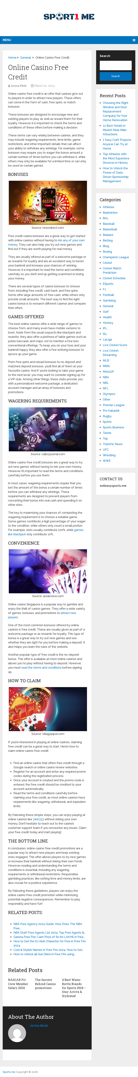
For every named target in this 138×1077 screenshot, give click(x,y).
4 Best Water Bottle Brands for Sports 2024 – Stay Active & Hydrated (74, 988)
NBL (106, 383)
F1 (104, 289)
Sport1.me (9, 1072)
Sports (107, 422)
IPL (105, 328)
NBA (106, 377)
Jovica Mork (19, 86)
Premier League (114, 405)
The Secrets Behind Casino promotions (45, 984)
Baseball (108, 223)
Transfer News (113, 444)
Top (105, 438)
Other (106, 399)
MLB (106, 360)
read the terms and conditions (41, 667)
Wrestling (109, 455)
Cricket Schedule (114, 278)
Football (108, 295)
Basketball (110, 229)
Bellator (108, 235)
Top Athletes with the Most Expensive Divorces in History (116, 158)
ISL (105, 334)
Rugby (107, 416)
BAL (106, 218)
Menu (7, 40)
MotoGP (108, 371)
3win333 (38, 819)
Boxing (107, 251)
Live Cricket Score (115, 345)
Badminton (110, 212)
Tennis (107, 433)
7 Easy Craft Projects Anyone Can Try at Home (117, 144)
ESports (108, 284)
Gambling (109, 300)
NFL (106, 388)
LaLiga (107, 339)
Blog (106, 246)
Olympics (109, 394)
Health (107, 317)
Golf (106, 311)
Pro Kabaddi (111, 410)
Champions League (116, 257)
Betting (108, 240)
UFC (106, 449)
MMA (106, 366)
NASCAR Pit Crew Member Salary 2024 (18, 984)
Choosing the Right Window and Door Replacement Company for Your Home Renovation (115, 111)
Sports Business (113, 427)
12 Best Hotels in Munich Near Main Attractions (114, 130)
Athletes (108, 207)
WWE (107, 460)
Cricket (107, 262)
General (108, 306)
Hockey (108, 323)
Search (105, 56)
